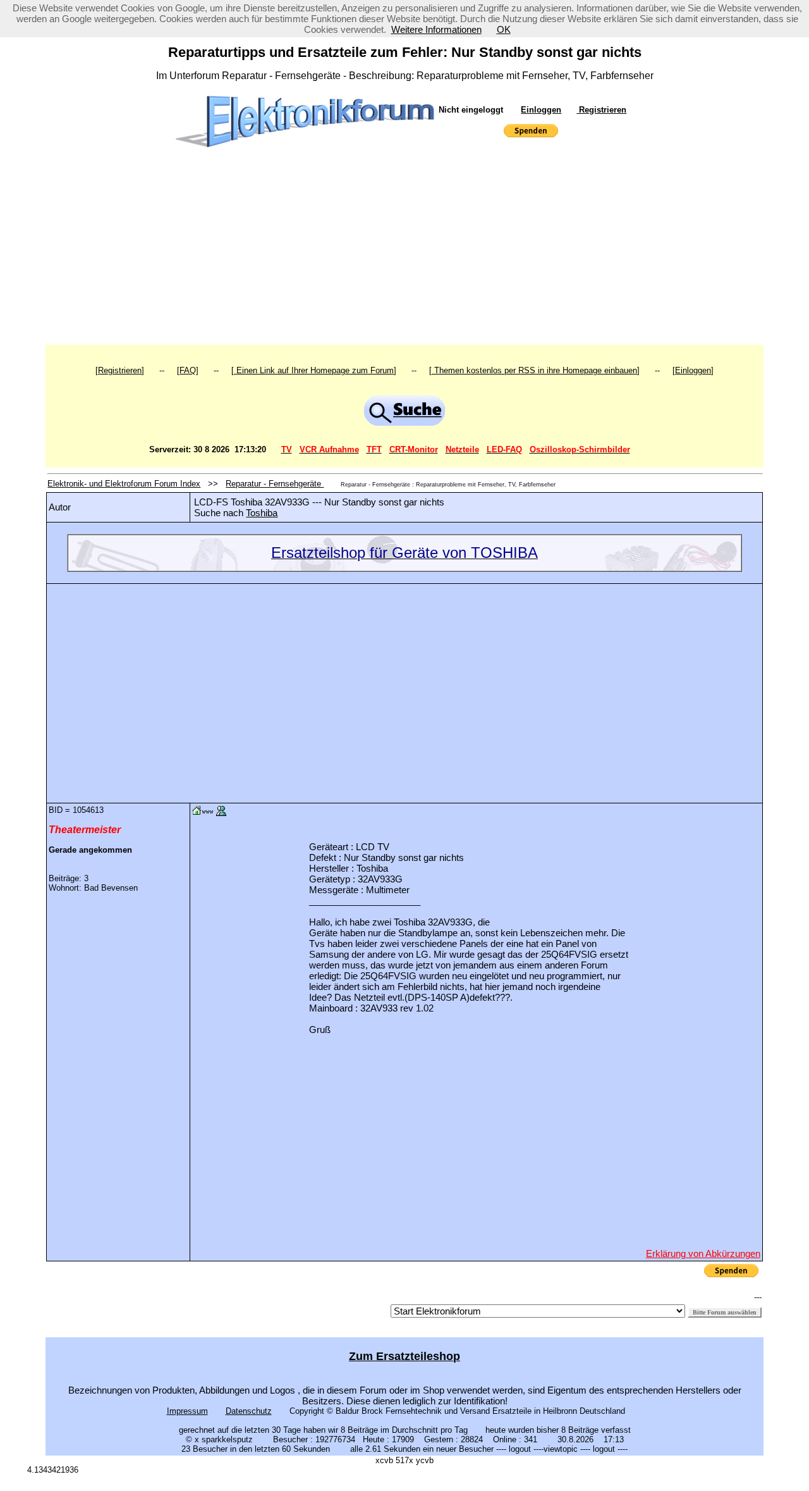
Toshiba (261, 512)
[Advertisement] (404, 249)
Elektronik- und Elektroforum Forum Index (123, 483)
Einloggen (541, 109)
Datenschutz (249, 1411)
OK (504, 29)
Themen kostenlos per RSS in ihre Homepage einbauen (534, 370)
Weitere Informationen (436, 29)
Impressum (187, 1411)
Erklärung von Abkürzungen (703, 1253)
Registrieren (601, 109)
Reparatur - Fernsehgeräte (275, 483)
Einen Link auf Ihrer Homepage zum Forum (314, 370)
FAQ (187, 370)
